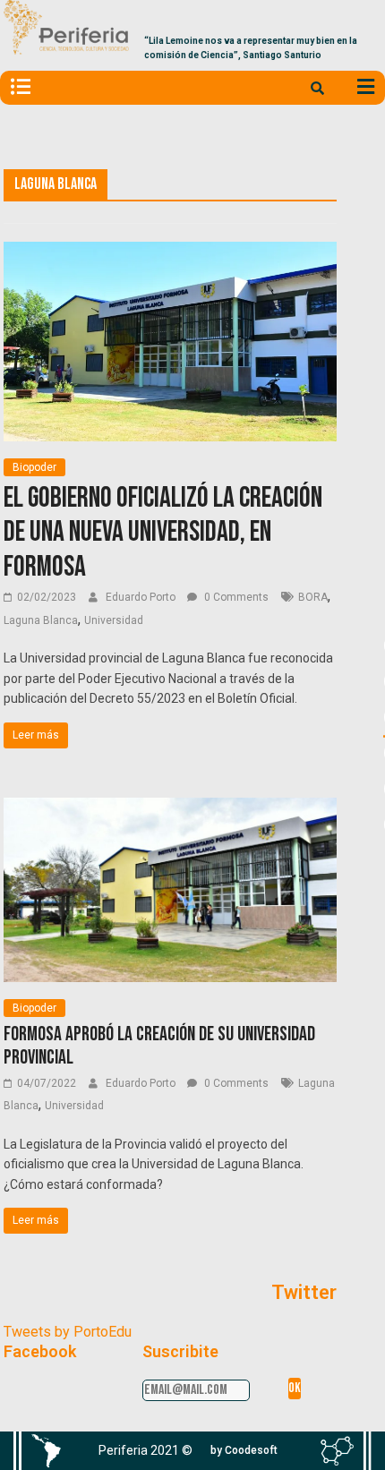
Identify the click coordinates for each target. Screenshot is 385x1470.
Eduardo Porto (142, 597)
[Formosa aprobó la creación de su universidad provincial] (170, 808)
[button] (243, 1450)
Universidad (113, 620)
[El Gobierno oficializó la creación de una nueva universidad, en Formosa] (170, 252)
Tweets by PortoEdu (68, 1331)
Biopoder (34, 467)
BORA (313, 597)
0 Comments (235, 597)
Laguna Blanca (41, 620)
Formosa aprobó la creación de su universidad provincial (159, 1046)
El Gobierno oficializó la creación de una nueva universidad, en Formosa (163, 533)
